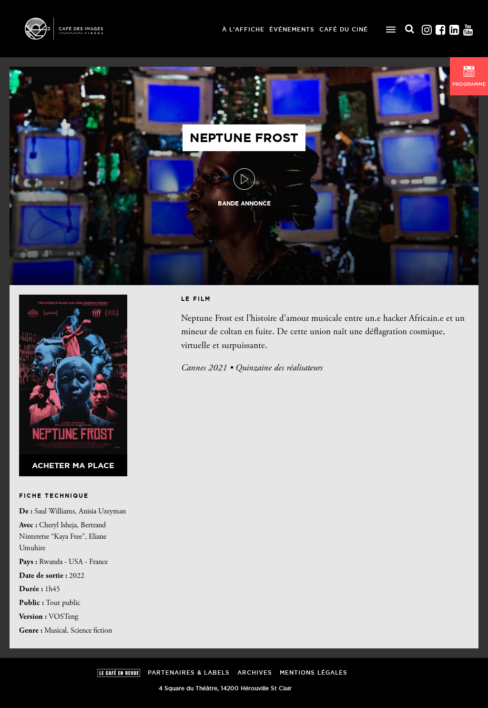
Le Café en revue (118, 672)
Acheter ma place (73, 465)
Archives (254, 672)
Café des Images (76, 29)
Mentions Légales (313, 672)
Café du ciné (343, 29)
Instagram (426, 27)
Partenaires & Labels (189, 672)
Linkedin (454, 27)
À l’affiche (243, 29)
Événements (292, 29)
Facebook (440, 27)
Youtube (468, 27)
